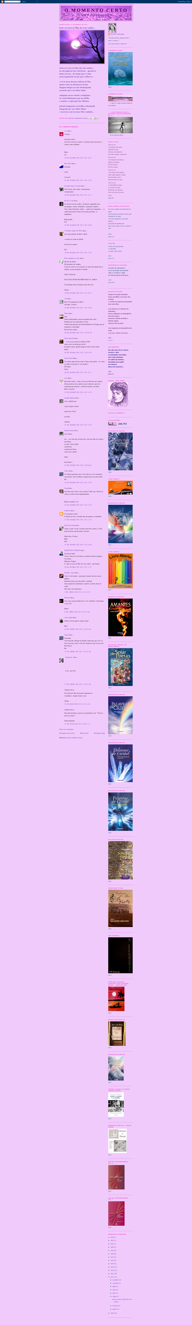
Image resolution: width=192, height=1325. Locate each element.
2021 (112, 1244)
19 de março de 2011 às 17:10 (78, 252)
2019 (112, 1250)
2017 (112, 1257)
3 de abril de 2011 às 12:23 (77, 592)
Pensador (67, 598)
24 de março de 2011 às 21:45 (78, 505)
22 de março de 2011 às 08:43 (78, 465)
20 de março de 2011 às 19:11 (78, 372)
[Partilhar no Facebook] (95, 118)
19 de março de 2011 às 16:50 (78, 225)
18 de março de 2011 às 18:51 (78, 158)
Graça (66, 488)
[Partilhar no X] (93, 118)
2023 (112, 1237)
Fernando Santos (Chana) (72, 186)
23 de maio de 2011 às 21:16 (77, 704)
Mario (66, 313)
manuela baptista (69, 398)
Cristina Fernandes (117, 34)
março (115, 1296)
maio (114, 1290)
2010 (112, 1313)
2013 (112, 1270)
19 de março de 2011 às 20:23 (78, 293)
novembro (116, 1280)
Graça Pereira (68, 358)
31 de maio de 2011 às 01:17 (77, 724)
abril (114, 1293)
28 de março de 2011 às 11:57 (78, 567)
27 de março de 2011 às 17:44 (78, 520)
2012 (112, 1274)
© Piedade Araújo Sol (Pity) (73, 231)
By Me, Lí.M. (68, 201)
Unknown (67, 510)
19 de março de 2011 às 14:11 (78, 195)
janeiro (115, 1309)
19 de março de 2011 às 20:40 (78, 308)
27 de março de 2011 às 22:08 (78, 545)
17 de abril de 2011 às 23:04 (77, 684)
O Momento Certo (96, 10)
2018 (112, 1254)
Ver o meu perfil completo (117, 43)
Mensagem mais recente (67, 733)
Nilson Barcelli (69, 338)
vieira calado (68, 617)
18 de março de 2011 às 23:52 (78, 180)
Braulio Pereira (69, 430)
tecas (65, 378)
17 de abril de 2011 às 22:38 (77, 651)
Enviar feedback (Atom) (74, 738)
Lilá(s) (66, 471)
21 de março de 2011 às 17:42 (78, 425)
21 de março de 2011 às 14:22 (78, 392)
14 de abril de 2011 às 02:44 (77, 629)
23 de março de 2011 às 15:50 (78, 482)
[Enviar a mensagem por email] (89, 118)
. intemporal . (68, 657)
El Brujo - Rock (69, 573)
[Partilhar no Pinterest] (97, 118)
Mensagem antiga (99, 733)
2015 (112, 1264)
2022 (112, 1240)
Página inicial (84, 733)
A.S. (65, 131)
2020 (112, 1247)
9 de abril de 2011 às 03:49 (77, 612)
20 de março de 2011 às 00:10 (78, 333)
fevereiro (115, 1306)
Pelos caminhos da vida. (72, 258)
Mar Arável (68, 163)
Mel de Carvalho (69, 525)
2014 (112, 1267)
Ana (65, 299)
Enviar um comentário (66, 729)
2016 (112, 1260)
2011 (112, 1277)
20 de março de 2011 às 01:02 (78, 352)
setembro (116, 1283)
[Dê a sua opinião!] (91, 118)
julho (114, 1286)
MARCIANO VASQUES (72, 550)
